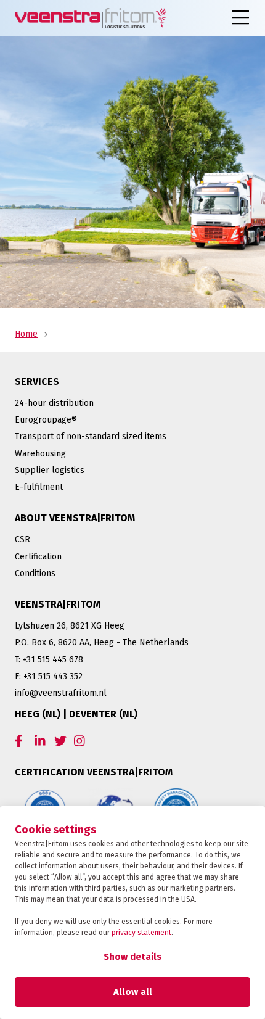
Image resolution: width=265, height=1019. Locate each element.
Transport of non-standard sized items (90, 436)
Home (26, 334)
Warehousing (40, 453)
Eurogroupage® (46, 420)
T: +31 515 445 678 (49, 659)
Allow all (132, 991)
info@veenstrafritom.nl (61, 693)
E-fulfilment (39, 487)
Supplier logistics (49, 470)
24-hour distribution (54, 403)
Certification (38, 556)
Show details (132, 956)
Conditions (35, 573)
